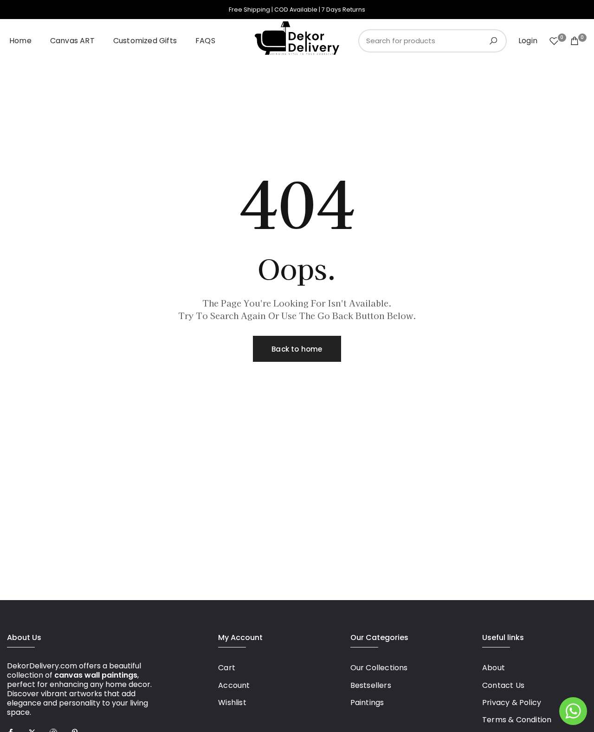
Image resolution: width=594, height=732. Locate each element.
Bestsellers (370, 685)
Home (20, 40)
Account (234, 685)
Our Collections (379, 667)
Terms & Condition (516, 719)
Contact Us (503, 685)
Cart (226, 667)
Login (527, 41)
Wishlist (232, 702)
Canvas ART (72, 40)
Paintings (367, 702)
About (493, 667)
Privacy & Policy (511, 702)
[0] (554, 41)
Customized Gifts (145, 40)
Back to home (296, 349)
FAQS (205, 40)
